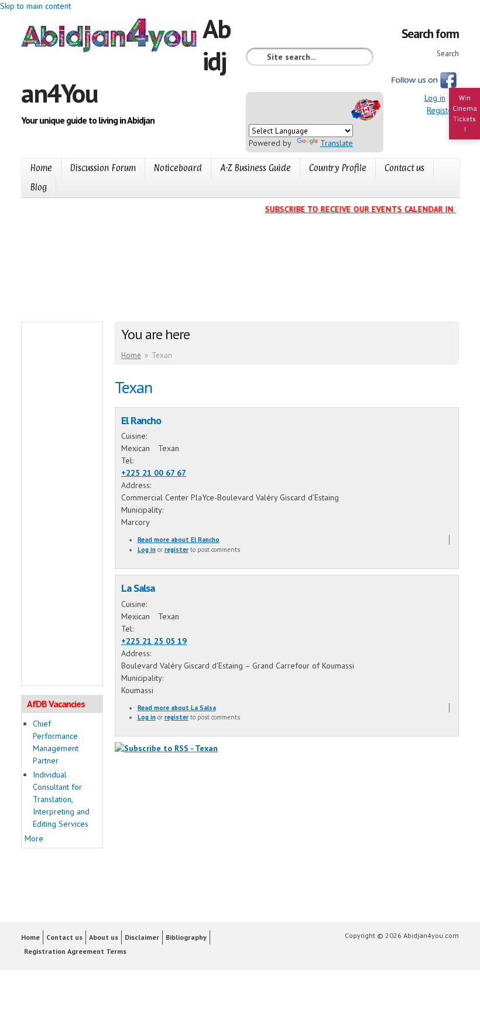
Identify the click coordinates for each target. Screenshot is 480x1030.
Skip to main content (35, 6)
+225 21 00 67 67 (153, 473)
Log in (434, 98)
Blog (38, 187)
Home (41, 168)
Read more (179, 540)
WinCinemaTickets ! (464, 113)
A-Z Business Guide (255, 168)
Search (448, 54)
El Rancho (141, 420)
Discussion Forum (103, 168)
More (34, 838)
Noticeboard (178, 168)
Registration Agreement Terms (75, 951)
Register (441, 110)
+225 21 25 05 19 (154, 641)
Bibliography (186, 937)
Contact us (404, 168)
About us (103, 937)
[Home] (112, 37)
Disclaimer (142, 937)
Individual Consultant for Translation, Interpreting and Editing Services (61, 799)
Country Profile (337, 168)
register (176, 549)
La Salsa (138, 588)
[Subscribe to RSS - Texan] (166, 748)
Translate (336, 143)
